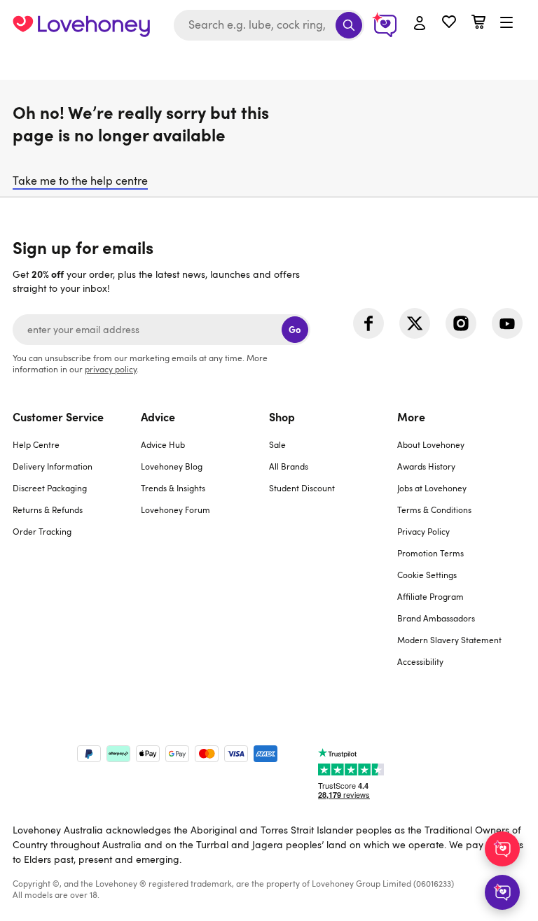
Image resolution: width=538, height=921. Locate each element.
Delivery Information (52, 466)
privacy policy (111, 368)
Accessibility (420, 661)
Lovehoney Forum (175, 509)
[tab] (77, 547)
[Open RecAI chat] (502, 848)
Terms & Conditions (434, 509)
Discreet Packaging (50, 487)
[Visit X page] (414, 323)
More (411, 416)
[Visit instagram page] (461, 323)
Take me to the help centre (80, 180)
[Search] (349, 25)
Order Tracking (42, 531)
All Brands (288, 466)
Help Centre (36, 444)
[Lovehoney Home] (81, 25)
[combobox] (269, 25)
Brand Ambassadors (436, 618)
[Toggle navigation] (506, 23)
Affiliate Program (430, 596)
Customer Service (58, 416)
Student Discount (302, 487)
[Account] (419, 23)
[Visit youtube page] (507, 323)
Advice (158, 416)
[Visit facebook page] (368, 323)
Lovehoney (269, 64)
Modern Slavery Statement (449, 639)
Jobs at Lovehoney (432, 487)
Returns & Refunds (48, 509)
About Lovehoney (430, 444)
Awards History (426, 466)
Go (295, 329)
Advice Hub (163, 444)
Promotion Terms (430, 552)
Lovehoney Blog (171, 466)
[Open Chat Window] (502, 892)
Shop (282, 416)
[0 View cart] (478, 23)
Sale (277, 444)
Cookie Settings (427, 574)
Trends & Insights (173, 487)
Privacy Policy (423, 531)
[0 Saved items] (449, 23)
